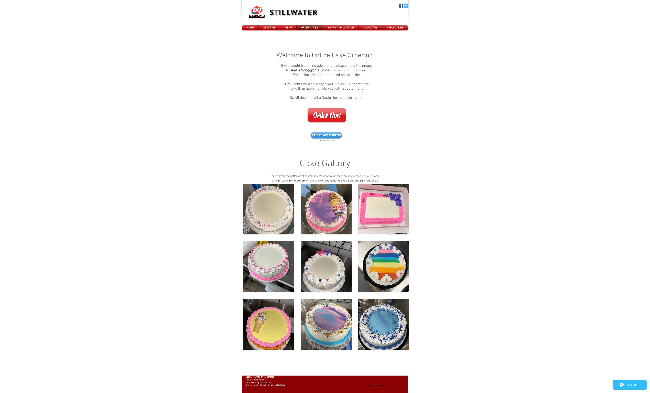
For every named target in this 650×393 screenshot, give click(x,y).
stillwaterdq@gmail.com (309, 70)
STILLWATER (294, 12)
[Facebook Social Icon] (401, 6)
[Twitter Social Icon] (406, 6)
